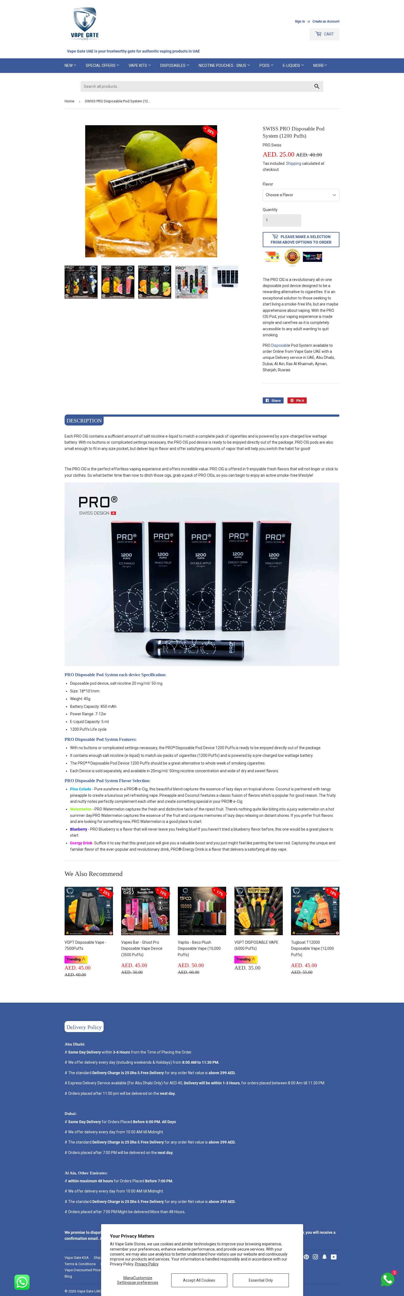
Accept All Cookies (199, 1280)
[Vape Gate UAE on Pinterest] (306, 1258)
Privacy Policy (147, 1264)
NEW (69, 65)
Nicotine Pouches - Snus (223, 65)
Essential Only (261, 1280)
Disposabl (279, 345)
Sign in (300, 21)
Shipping (293, 163)
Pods (264, 65)
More (318, 65)
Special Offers (101, 65)
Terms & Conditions (80, 1264)
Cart (328, 34)
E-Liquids (292, 65)
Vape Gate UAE (89, 1291)
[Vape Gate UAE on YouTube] (334, 1258)
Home (69, 101)
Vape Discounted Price (83, 1270)
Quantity (270, 210)
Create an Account (325, 21)
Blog (68, 1276)
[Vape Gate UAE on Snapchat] (324, 1258)
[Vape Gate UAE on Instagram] (315, 1258)
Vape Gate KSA (77, 1258)
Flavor (268, 184)
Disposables (173, 65)
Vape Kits (138, 65)
